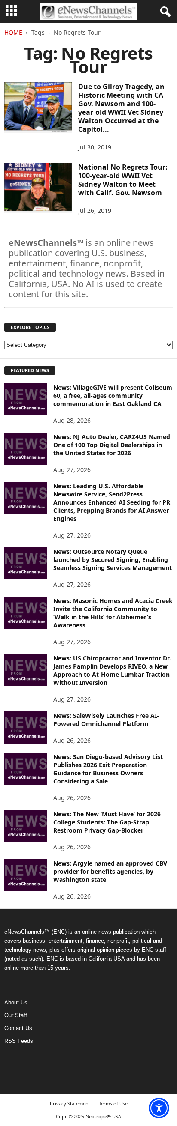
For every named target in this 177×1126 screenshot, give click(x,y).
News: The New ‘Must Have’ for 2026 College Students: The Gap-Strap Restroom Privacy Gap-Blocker (107, 822)
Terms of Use (113, 1103)
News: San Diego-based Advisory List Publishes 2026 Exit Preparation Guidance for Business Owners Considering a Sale (108, 769)
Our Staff (15, 1015)
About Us (15, 1002)
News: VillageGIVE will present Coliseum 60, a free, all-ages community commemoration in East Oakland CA (112, 395)
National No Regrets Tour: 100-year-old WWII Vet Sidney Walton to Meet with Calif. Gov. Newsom (123, 179)
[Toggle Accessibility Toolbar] (159, 1108)
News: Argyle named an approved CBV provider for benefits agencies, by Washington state (110, 871)
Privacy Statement (70, 1103)
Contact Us (18, 1028)
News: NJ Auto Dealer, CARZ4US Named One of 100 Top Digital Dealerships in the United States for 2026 (111, 445)
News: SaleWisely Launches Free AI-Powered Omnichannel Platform (106, 719)
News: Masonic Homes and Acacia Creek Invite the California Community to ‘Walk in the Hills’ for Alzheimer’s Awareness (113, 613)
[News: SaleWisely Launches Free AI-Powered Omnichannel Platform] (25, 727)
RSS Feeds (18, 1041)
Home (13, 32)
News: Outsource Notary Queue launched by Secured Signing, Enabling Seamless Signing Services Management (112, 559)
